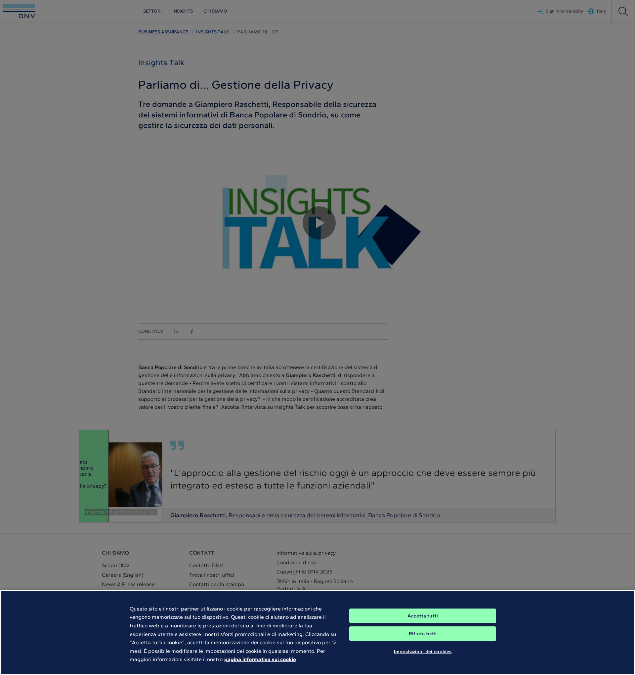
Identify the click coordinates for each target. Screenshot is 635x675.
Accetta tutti (422, 616)
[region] (317, 632)
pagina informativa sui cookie (260, 659)
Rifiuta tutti (423, 634)
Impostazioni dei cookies (423, 651)
